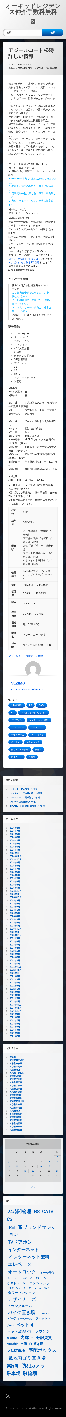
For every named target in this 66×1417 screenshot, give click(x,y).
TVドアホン (16, 720)
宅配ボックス (33, 742)
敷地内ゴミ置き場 (19, 749)
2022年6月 (15, 985)
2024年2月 (15, 922)
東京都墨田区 (16, 1082)
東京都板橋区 (16, 1098)
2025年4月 (15, 878)
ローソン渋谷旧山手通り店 (23, 258)
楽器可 (38, 749)
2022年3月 (15, 995)
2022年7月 (15, 982)
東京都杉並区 (16, 1095)
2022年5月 (15, 989)
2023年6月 (15, 948)
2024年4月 (15, 916)
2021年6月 (15, 1023)
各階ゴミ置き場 (32, 1344)
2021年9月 (15, 1014)
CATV (41, 705)
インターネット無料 (38, 720)
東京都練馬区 (16, 1117)
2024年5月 (15, 913)
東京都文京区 (16, 1088)
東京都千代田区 (17, 1073)
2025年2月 (15, 884)
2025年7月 (15, 869)
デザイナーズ (17, 735)
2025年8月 (15, 865)
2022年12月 (15, 967)
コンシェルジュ (41, 1283)
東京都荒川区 (16, 1120)
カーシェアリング (16, 1278)
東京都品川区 (16, 1079)
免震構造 (12, 1338)
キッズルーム (38, 1278)
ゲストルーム (16, 1283)
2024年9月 (15, 900)
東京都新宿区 (16, 1092)
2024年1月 (15, 925)
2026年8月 (15, 828)
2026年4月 (15, 840)
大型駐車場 (16, 1351)
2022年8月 (15, 979)
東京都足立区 (16, 1130)
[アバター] (33, 669)
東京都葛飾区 (16, 1123)
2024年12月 (15, 891)
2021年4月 (15, 1030)
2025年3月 (15, 881)
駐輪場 (32, 757)
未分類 (13, 1057)
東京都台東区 (16, 1076)
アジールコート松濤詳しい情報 (25, 655)
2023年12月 (15, 929)
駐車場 (13, 1373)
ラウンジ (42, 1331)
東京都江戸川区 (17, 1101)
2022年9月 (15, 976)
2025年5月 (15, 875)
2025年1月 (15, 888)
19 (25, 1171)
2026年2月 (15, 847)
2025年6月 (15, 872)
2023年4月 (15, 954)
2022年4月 (15, 992)
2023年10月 (15, 935)
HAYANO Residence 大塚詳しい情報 (27, 806)
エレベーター (17, 727)
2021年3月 (15, 1033)
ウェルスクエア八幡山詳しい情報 (26, 793)
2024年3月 (15, 919)
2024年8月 (15, 903)
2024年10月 (15, 897)
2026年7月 (15, 831)
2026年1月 (15, 850)
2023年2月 (15, 960)
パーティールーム (20, 1318)
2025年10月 (15, 859)
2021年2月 (15, 1036)
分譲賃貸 (44, 1337)
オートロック (37, 727)
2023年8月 (15, 941)
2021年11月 (15, 1008)
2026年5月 (15, 837)
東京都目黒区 (16, 1114)
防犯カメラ (16, 757)
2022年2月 (15, 998)
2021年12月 (15, 1004)
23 (57, 1171)
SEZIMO (40, 68)
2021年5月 (15, 1027)
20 (33, 1171)
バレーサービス (45, 1313)
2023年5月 (15, 951)
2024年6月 (15, 910)
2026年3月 (15, 843)
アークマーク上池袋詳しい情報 (25, 797)
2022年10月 (15, 973)
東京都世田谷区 (17, 1060)
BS (30, 705)
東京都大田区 (16, 1085)
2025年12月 (15, 853)
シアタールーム (32, 1287)
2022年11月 (15, 970)
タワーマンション (22, 1293)
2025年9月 (15, 862)
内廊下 (26, 1337)
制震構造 (12, 1344)
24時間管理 (16, 705)
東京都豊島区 (16, 1126)
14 (41, 1166)
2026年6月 (15, 834)
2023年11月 (15, 932)
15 (49, 1166)
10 (9, 1166)
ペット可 (15, 742)
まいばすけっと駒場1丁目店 (23, 262)
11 (17, 1166)
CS (12, 712)
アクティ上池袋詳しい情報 (23, 801)
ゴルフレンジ (13, 1288)
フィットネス (45, 1318)
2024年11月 (15, 894)
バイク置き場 (37, 735)
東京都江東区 (16, 1104)
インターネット (23, 1249)
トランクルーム (20, 1306)
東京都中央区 (16, 1063)
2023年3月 (15, 957)
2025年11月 (15, 856)
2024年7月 (15, 907)
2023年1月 (15, 963)
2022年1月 (15, 1001)
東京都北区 (15, 1070)
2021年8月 (15, 1017)
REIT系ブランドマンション (33, 712)
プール (10, 1325)
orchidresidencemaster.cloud (27, 689)
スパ (46, 1288)
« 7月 (33, 1187)
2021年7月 (15, 1020)
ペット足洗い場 (20, 1331)
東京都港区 (15, 1111)
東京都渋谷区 (51, 68)
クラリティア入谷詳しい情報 (24, 789)
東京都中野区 (16, 1066)
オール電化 (47, 1272)
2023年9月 (15, 938)
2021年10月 (15, 1011)
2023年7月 (15, 944)
